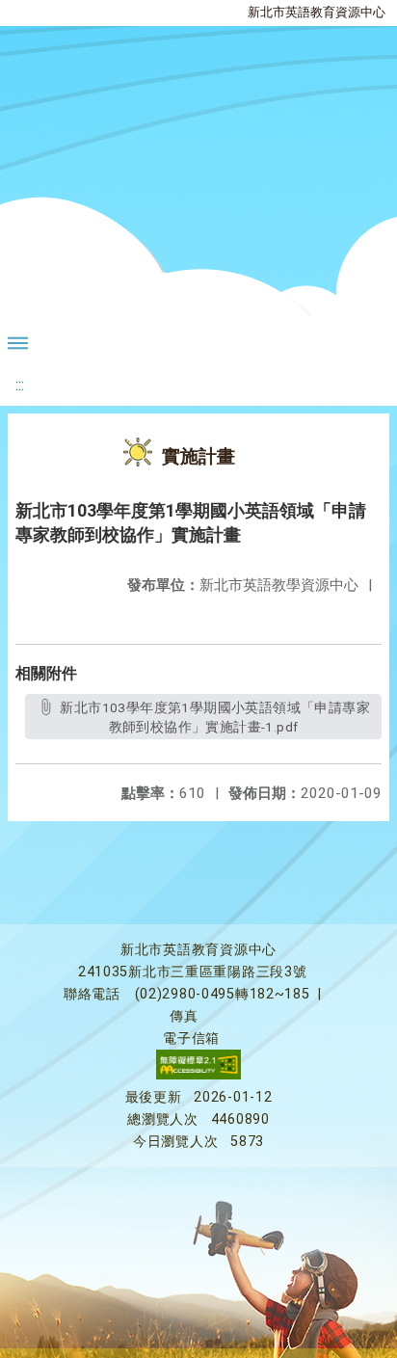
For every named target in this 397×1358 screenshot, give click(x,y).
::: (19, 385)
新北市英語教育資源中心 (316, 12)
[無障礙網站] (198, 1075)
